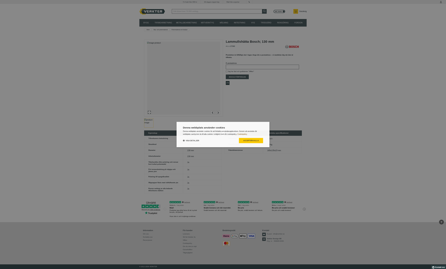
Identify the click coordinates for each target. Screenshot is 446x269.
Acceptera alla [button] (251, 140)
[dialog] (223, 134)
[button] (191, 140)
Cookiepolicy (242, 134)
